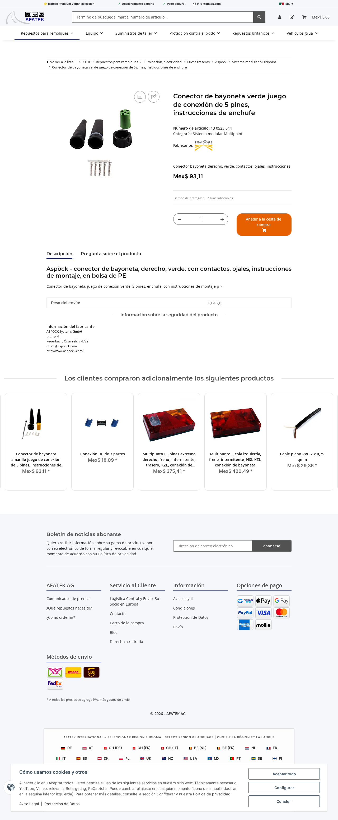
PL (127, 758)
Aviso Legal (29, 803)
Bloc (113, 632)
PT (238, 758)
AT (91, 748)
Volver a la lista (61, 61)
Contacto (117, 613)
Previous (13, 442)
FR (275, 748)
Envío (178, 626)
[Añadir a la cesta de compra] (50, 84)
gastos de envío (118, 699)
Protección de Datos (61, 803)
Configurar (284, 787)
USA (193, 758)
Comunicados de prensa (68, 598)
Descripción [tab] (59, 253)
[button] (279, 17)
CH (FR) (144, 748)
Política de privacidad (212, 794)
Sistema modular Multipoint (217, 133)
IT (64, 758)
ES (85, 758)
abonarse (271, 545)
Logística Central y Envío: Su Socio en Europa (134, 601)
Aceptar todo (284, 774)
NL (253, 748)
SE (260, 758)
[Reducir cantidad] (179, 219)
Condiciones (184, 608)
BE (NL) (200, 748)
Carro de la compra (127, 622)
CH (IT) (172, 748)
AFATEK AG (176, 713)
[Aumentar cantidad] (222, 219)
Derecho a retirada (126, 641)
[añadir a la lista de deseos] (153, 97)
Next (325, 442)
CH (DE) (115, 748)
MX (216, 758)
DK (106, 758)
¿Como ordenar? (60, 617)
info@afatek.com (209, 4)
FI (280, 758)
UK (148, 758)
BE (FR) (228, 748)
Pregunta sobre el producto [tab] (111, 253)
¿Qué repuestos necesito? (69, 608)
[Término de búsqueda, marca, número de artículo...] (259, 17)
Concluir (284, 801)
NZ (170, 758)
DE (69, 748)
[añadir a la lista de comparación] (140, 97)
